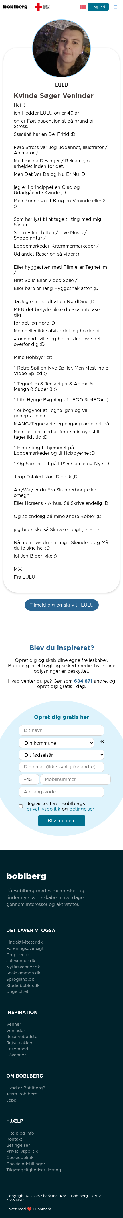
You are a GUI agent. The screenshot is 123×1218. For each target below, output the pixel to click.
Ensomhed (17, 1048)
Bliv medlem (62, 820)
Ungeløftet (17, 991)
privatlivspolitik (43, 809)
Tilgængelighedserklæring (33, 1169)
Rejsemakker (19, 1042)
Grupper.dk (18, 954)
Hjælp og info (20, 1133)
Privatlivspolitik (22, 1151)
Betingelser (18, 1145)
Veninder (15, 1030)
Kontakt (14, 1139)
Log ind (98, 7)
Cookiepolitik (19, 1157)
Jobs (11, 1100)
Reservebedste (21, 1036)
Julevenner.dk (20, 960)
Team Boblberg (22, 1093)
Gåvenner (16, 1054)
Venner (13, 1024)
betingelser (81, 809)
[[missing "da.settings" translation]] (83, 7)
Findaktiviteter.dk (24, 942)
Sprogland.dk (20, 979)
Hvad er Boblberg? (25, 1087)
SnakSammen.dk (23, 972)
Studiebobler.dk (22, 985)
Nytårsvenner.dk (23, 966)
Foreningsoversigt (25, 948)
